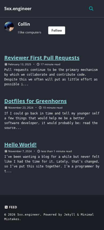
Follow (56, 30)
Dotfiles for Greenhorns (35, 101)
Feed (12, 207)
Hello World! (20, 144)
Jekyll (69, 214)
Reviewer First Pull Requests (41, 57)
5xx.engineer (17, 8)
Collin (24, 24)
